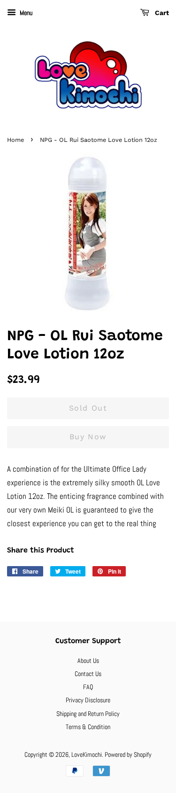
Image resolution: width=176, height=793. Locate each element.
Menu (25, 12)
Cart (161, 12)
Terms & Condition (88, 727)
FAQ (88, 687)
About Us (88, 660)
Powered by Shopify (128, 754)
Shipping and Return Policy (88, 713)
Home (15, 139)
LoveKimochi (86, 754)
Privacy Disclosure (88, 700)
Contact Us (88, 673)
